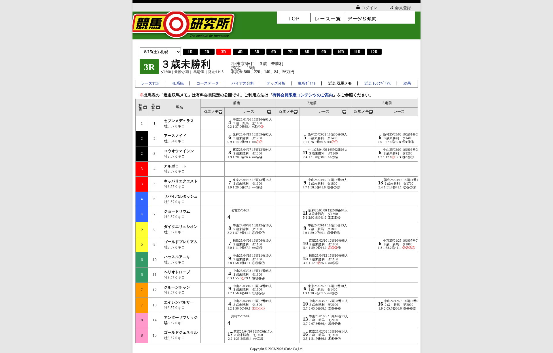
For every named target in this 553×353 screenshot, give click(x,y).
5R (257, 52)
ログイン (369, 8)
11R (357, 52)
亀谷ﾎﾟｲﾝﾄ (307, 83)
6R (273, 52)
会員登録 (403, 8)
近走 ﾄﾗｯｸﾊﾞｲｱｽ (377, 83)
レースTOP (150, 83)
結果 (407, 83)
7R (290, 52)
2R (206, 52)
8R (307, 52)
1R (190, 52)
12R (374, 52)
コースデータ (207, 83)
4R (240, 52)
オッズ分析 (276, 83)
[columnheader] (142, 107)
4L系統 (178, 83)
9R (323, 52)
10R (340, 52)
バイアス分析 (243, 83)
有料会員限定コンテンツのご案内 (302, 95)
